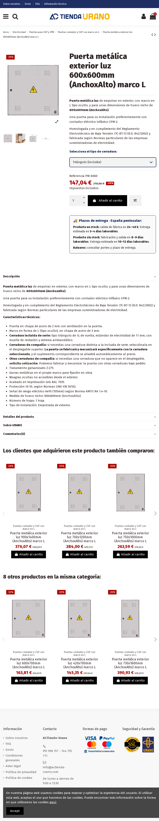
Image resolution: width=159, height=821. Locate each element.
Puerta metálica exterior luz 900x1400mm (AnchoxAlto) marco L (28, 537)
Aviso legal (13, 766)
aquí (52, 802)
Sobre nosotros (12, 3)
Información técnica (55, 3)
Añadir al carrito (110, 200)
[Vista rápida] (48, 477)
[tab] (79, 276)
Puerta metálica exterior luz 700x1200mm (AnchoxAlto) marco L (79, 537)
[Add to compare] (135, 200)
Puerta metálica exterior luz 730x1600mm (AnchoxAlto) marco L (130, 663)
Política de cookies (19, 778)
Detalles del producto (18, 417)
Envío (28, 3)
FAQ (37, 3)
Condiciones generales (14, 758)
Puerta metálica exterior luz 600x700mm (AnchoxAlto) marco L (28, 663)
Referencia (76, 176)
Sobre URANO (12, 425)
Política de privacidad (21, 772)
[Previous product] (152, 34)
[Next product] (155, 34)
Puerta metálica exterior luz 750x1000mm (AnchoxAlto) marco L (130, 537)
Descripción (11, 276)
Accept (15, 811)
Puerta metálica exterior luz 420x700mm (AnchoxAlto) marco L (79, 663)
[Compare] (48, 470)
